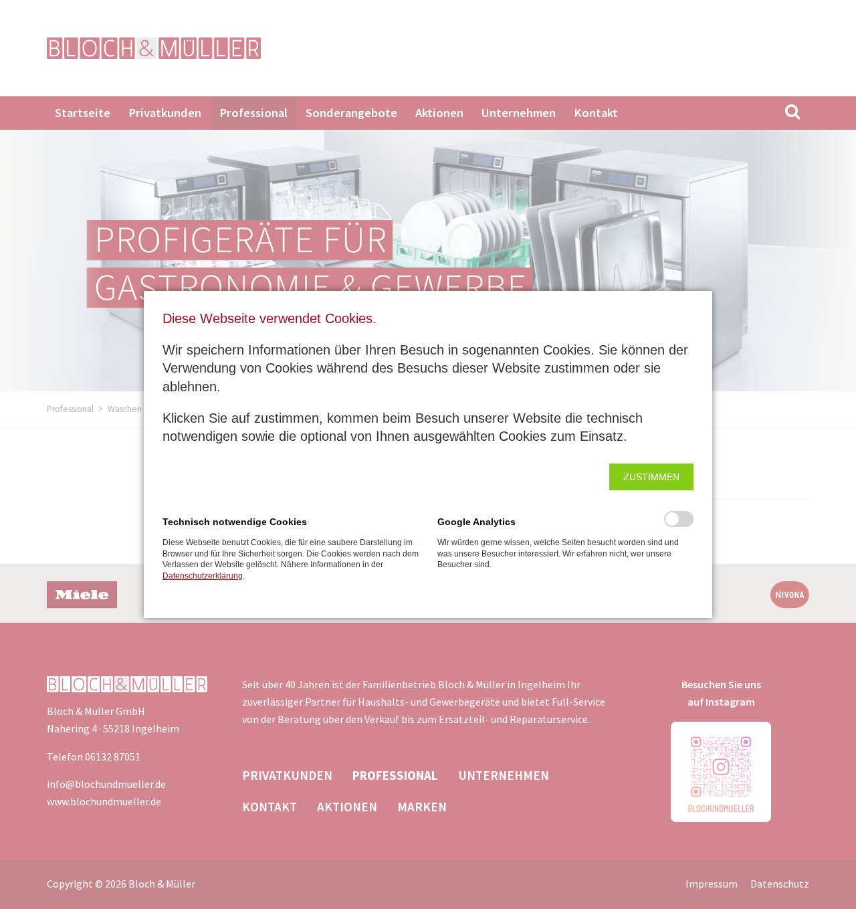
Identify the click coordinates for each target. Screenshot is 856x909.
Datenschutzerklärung (203, 576)
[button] (651, 477)
